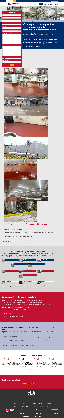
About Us (40, 403)
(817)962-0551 (31, 413)
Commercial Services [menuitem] (36, 4)
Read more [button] (20, 366)
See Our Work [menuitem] (46, 4)
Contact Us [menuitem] (56, 4)
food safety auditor (18, 237)
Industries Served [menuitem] (41, 4)
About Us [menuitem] (51, 4)
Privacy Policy (34, 416)
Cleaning (15, 406)
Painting (15, 403)
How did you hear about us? (6, 60)
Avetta (48, 406)
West (34, 406)
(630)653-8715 (38, 413)
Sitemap (39, 416)
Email (3, 19)
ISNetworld (49, 403)
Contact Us (41, 406)
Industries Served (25, 21)
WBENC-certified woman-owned (16, 239)
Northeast (34, 403)
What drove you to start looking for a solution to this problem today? (11, 45)
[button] (61, 362)
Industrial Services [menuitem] (31, 4)
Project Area (4, 26)
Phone (3, 23)
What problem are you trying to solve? (7, 33)
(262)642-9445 (22, 413)
